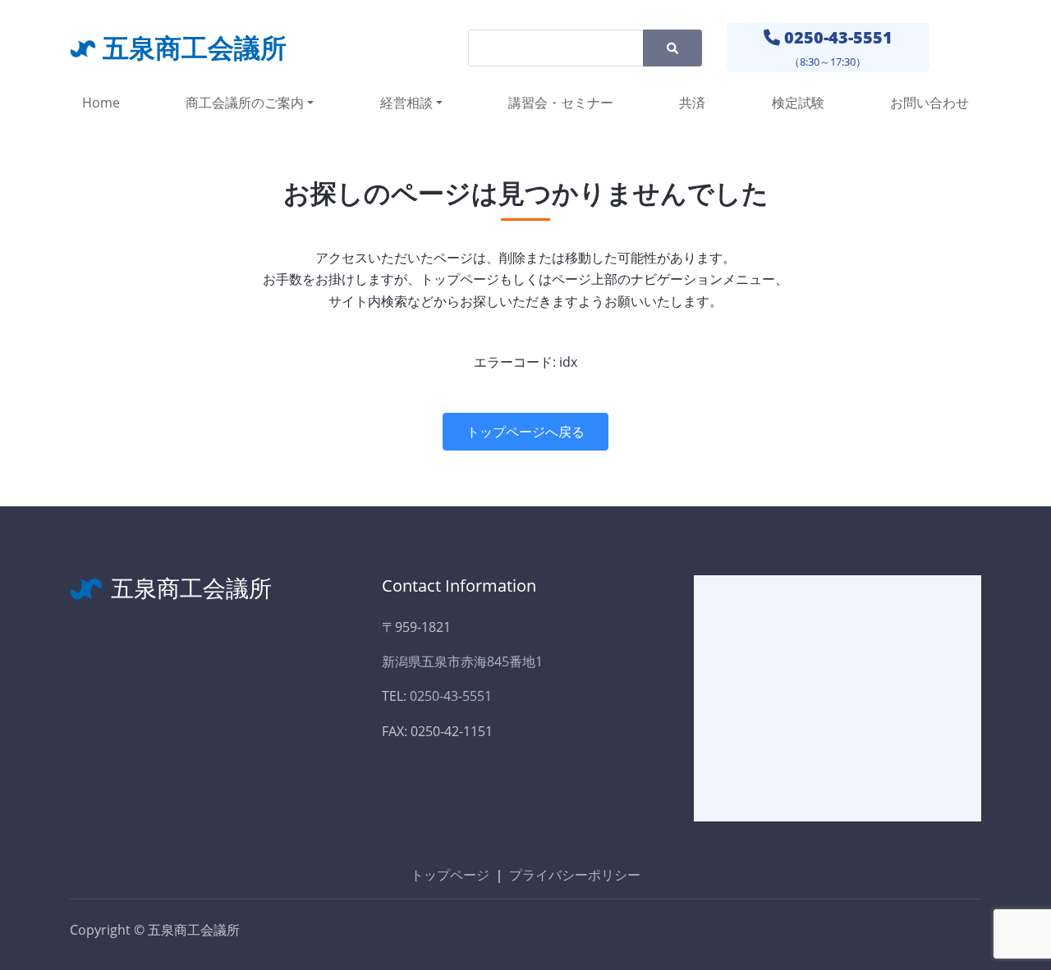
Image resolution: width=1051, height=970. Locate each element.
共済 (692, 103)
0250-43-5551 (838, 37)
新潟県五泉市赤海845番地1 (462, 661)
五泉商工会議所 (195, 47)
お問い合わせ (929, 103)
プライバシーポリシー (574, 875)
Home (101, 103)
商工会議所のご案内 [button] (245, 103)
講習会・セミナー (560, 103)
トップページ (450, 875)
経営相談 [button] (406, 103)
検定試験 (798, 103)
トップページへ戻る (525, 432)
